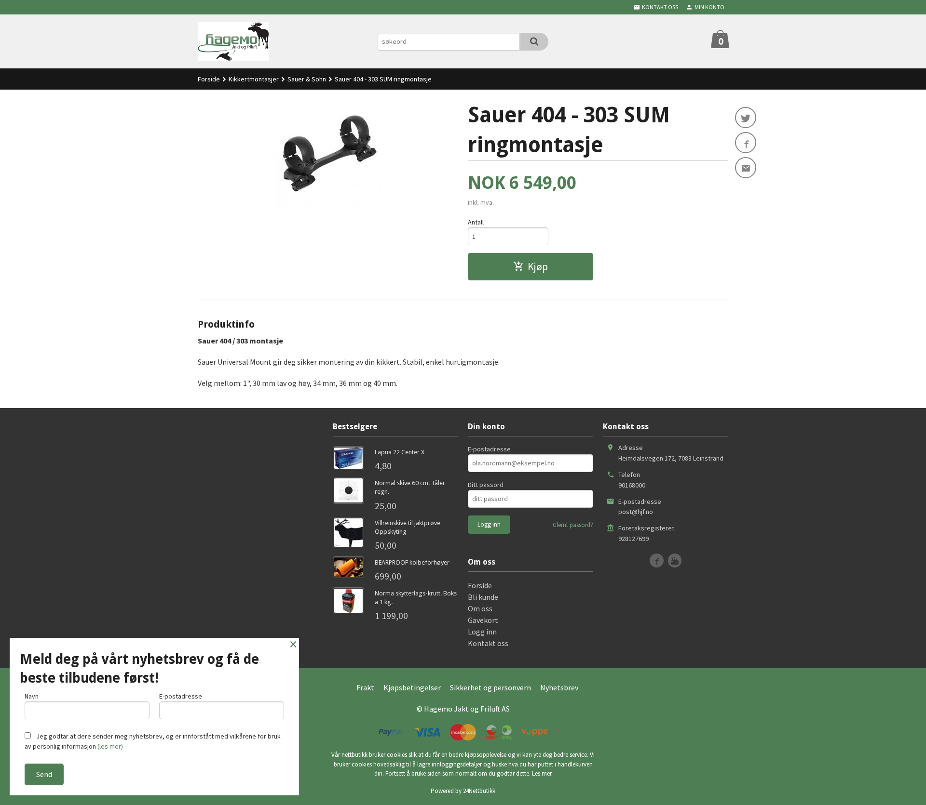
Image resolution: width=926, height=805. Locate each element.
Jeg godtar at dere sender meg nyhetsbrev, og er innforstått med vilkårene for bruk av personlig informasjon (153, 741)
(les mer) (110, 746)
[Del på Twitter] (745, 117)
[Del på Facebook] (745, 142)
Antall (476, 222)
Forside (209, 79)
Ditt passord (486, 484)
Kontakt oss (488, 643)
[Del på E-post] (745, 167)
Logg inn (482, 631)
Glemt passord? (573, 525)
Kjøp (538, 266)
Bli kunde (483, 597)
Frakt (365, 687)
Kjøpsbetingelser (412, 687)
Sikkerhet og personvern (490, 687)
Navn (32, 696)
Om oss (480, 608)
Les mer (542, 773)
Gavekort (483, 620)
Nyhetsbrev (559, 687)
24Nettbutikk (479, 791)
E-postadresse (489, 449)
